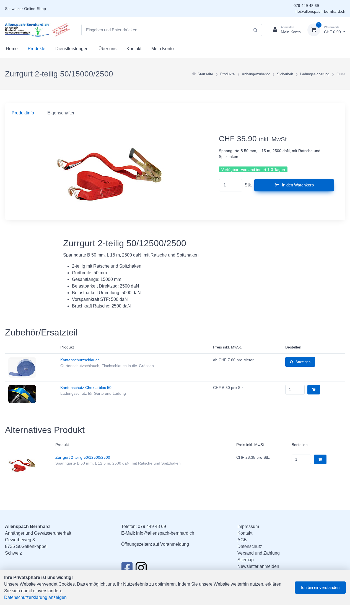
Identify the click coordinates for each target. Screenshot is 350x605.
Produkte (36, 48)
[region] (175, 113)
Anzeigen (302, 362)
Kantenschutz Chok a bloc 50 (86, 387)
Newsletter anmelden (258, 566)
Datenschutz (249, 546)
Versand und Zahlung (258, 553)
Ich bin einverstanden (320, 587)
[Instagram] (141, 569)
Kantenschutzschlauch (80, 360)
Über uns (107, 48)
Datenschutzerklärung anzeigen (35, 597)
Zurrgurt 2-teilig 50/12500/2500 (82, 457)
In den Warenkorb (297, 185)
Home (12, 48)
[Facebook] (127, 569)
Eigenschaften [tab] (61, 113)
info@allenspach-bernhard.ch (319, 11)
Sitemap (245, 559)
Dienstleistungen (72, 48)
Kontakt (133, 48)
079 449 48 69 (306, 5)
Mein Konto (162, 48)
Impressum (248, 526)
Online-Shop (35, 8)
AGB (242, 539)
